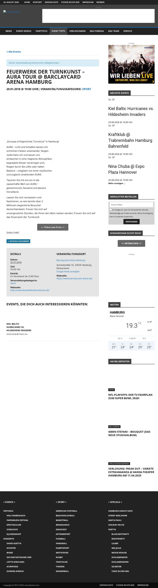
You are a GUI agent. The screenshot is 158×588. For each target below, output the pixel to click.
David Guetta (14, 543)
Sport (86, 89)
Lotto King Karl (16, 561)
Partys (112, 529)
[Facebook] (137, 2)
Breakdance (62, 524)
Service (127, 31)
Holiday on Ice (116, 524)
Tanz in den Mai (120, 571)
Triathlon (62, 561)
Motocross (62, 552)
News (9, 31)
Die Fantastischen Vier (19, 557)
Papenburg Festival (17, 520)
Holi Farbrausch (16, 515)
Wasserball (62, 571)
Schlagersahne (120, 561)
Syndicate (12, 529)
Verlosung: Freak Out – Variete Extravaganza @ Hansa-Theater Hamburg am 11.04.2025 (131, 472)
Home (27, 2)
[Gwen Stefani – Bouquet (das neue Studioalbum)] (131, 416)
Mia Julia (116, 548)
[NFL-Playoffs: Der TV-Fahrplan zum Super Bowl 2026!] (131, 379)
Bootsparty (118, 538)
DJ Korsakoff (14, 534)
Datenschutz (51, 2)
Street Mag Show (117, 515)
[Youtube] (152, 2)
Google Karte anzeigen (67, 271)
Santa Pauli (114, 520)
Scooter (11, 548)
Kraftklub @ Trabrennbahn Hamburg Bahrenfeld (130, 140)
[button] (151, 31)
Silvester (116, 566)
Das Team (113, 31)
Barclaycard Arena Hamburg (70, 260)
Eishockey (61, 529)
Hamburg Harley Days (120, 510)
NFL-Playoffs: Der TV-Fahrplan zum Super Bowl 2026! (130, 396)
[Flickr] (142, 2)
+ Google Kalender (18, 241)
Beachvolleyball (65, 515)
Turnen (60, 566)
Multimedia (97, 31)
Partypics (41, 31)
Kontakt (37, 2)
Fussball (61, 538)
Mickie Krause (119, 552)
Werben (100, 2)
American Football (66, 510)
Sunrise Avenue (15, 571)
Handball (61, 543)
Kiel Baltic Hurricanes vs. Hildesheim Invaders (18, 327)
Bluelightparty (120, 534)
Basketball (62, 520)
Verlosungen (77, 31)
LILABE (115, 543)
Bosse (10, 552)
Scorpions (12, 566)
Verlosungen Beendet (119, 463)
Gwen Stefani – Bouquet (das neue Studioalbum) (129, 433)
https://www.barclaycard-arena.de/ (74, 278)
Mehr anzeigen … (116, 183)
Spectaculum (14, 524)
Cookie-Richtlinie (70, 2)
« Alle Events (13, 51)
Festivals (8, 510)
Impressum (88, 2)
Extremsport (63, 534)
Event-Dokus (23, 31)
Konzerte (8, 538)
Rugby (59, 557)
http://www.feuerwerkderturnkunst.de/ (29, 290)
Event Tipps (58, 31)
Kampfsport (62, 548)
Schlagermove (119, 557)
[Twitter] (147, 2)
